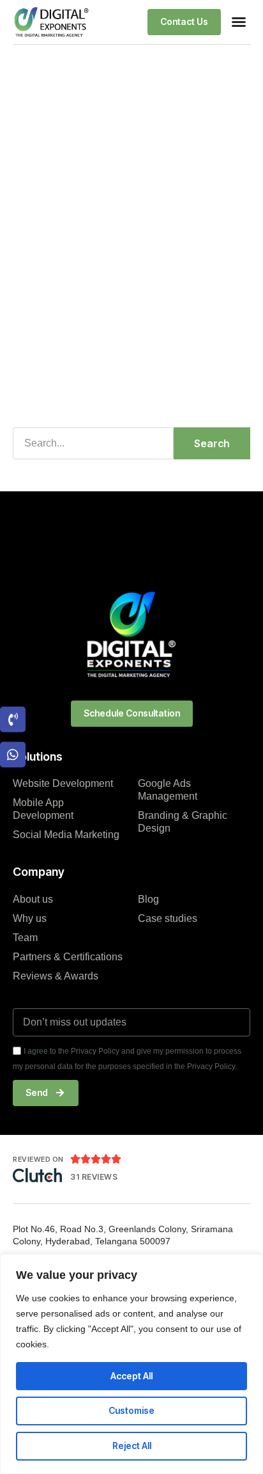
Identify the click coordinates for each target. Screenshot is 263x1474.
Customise (131, 1410)
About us (33, 899)
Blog (148, 899)
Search (212, 443)
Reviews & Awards (55, 976)
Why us (30, 918)
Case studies (167, 918)
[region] (131, 1364)
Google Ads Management (167, 790)
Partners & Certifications (68, 956)
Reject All (131, 1445)
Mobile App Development (43, 809)
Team (25, 937)
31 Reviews (93, 1177)
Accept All (131, 1375)
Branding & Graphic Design (182, 822)
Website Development (63, 783)
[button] (238, 21)
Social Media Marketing (66, 834)
